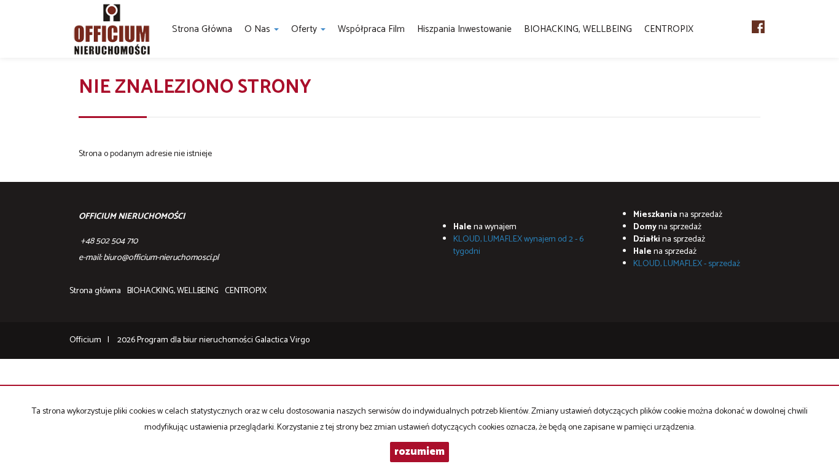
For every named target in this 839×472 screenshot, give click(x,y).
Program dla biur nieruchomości (196, 340)
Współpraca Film (371, 29)
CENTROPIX (668, 29)
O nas (258, 29)
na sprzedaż (677, 215)
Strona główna (202, 29)
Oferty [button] (305, 29)
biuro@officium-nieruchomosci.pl (161, 258)
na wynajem (485, 227)
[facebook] (758, 24)
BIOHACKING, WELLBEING (578, 29)
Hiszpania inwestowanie (464, 29)
